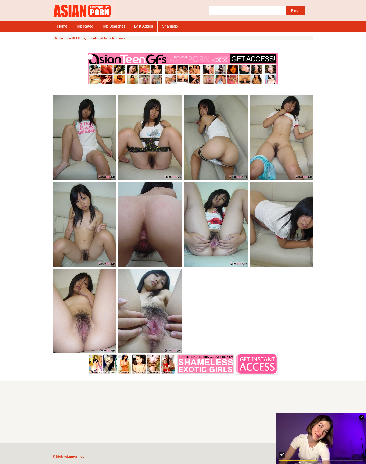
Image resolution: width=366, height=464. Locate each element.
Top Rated (84, 26)
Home (62, 26)
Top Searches (113, 26)
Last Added (143, 26)
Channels (170, 26)
